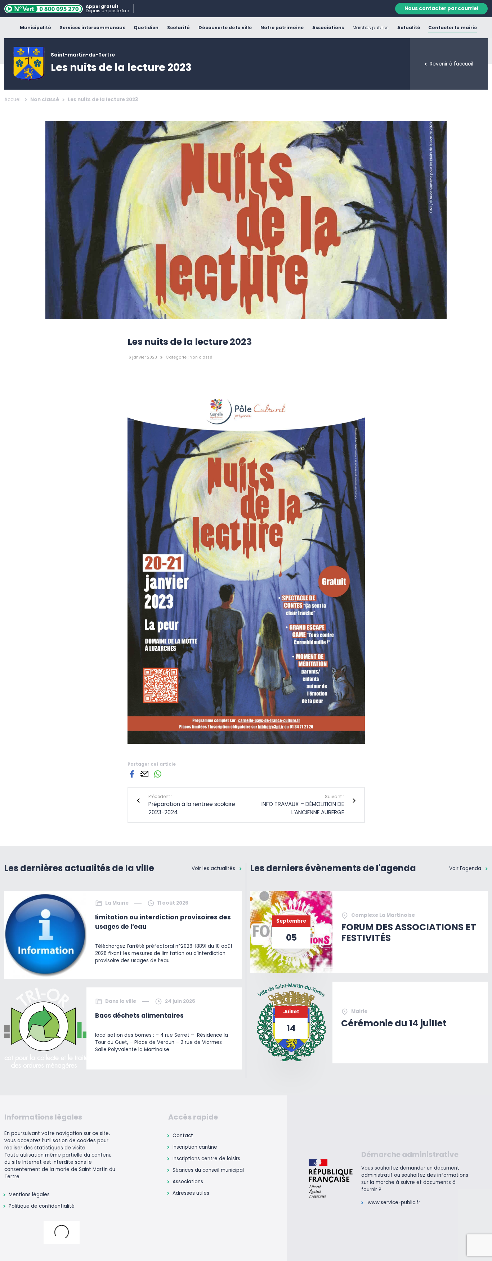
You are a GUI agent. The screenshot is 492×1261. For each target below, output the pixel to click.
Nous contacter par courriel (441, 8)
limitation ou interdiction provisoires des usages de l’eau (163, 922)
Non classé (44, 99)
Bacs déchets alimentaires (139, 1015)
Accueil (13, 99)
